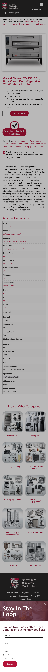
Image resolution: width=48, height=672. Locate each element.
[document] (24, 336)
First (6, 643)
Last (6, 651)
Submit (10, 664)
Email (6, 655)
